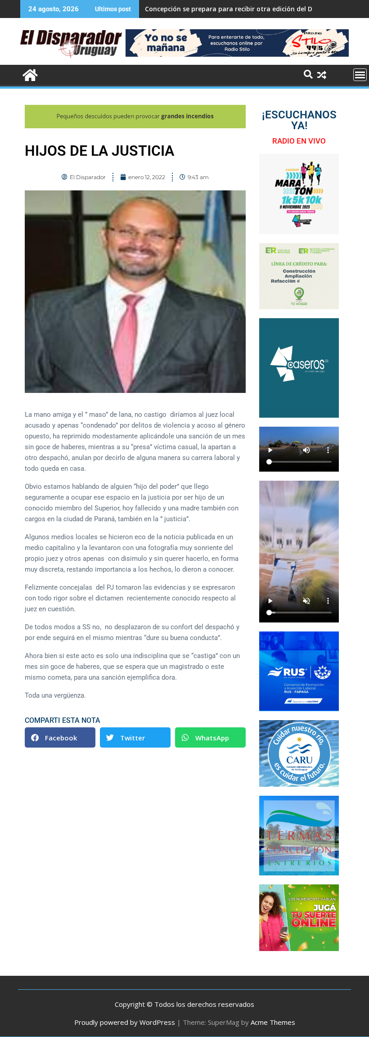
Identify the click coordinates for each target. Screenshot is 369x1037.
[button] (60, 737)
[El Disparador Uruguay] (29, 74)
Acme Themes (273, 1022)
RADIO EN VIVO (299, 140)
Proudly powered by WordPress (124, 1022)
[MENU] (360, 74)
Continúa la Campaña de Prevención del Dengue (220, 9)
